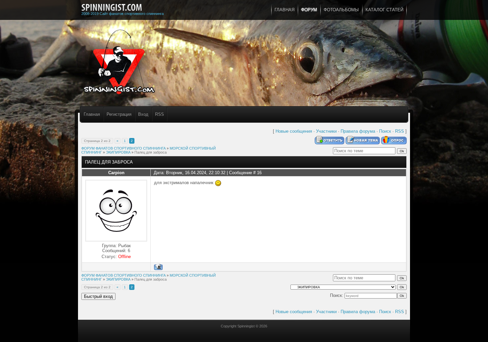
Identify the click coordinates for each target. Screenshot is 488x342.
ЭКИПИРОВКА (118, 152)
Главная (92, 114)
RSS (159, 114)
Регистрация (119, 114)
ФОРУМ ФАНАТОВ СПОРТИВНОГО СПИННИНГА (123, 148)
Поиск (385, 131)
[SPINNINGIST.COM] (111, 7)
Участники (326, 131)
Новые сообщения (294, 131)
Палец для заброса (150, 152)
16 (259, 172)
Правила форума (358, 131)
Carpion (116, 172)
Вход (143, 114)
